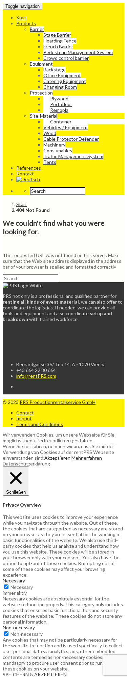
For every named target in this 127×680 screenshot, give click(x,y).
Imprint (24, 418)
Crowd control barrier (66, 58)
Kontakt (25, 173)
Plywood (59, 98)
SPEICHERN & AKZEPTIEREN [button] (35, 674)
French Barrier (58, 46)
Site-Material (43, 116)
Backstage (54, 69)
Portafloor (61, 104)
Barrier (37, 29)
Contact (25, 412)
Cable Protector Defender (71, 139)
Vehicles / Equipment (65, 127)
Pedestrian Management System (78, 52)
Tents (49, 162)
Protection (41, 93)
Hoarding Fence (60, 41)
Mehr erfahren (86, 458)
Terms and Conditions (39, 424)
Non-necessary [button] (19, 627)
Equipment (41, 64)
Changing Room (60, 87)
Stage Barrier (57, 35)
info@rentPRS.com (36, 376)
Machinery (54, 145)
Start (21, 17)
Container (60, 121)
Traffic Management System (73, 156)
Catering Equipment (64, 81)
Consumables (57, 150)
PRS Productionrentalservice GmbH (58, 402)
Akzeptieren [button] (57, 458)
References (28, 168)
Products (26, 23)
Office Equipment (62, 75)
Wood (49, 133)
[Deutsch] (28, 179)
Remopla (59, 110)
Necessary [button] (14, 580)
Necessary (21, 587)
